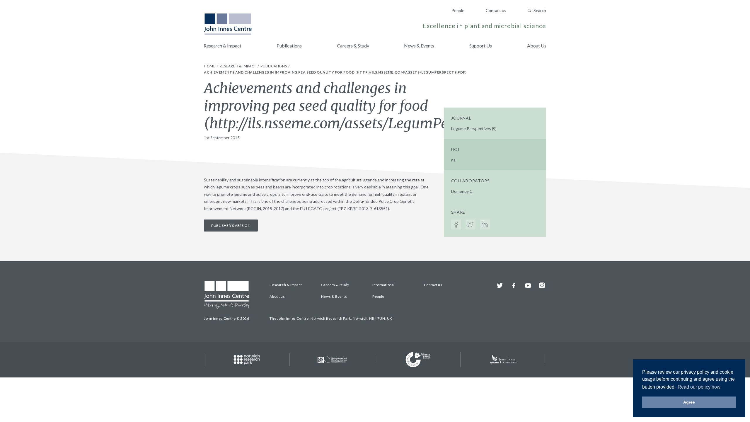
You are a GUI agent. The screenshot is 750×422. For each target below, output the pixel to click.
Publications (289, 45)
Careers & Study (353, 45)
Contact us (496, 10)
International (383, 285)
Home (210, 66)
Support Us (480, 45)
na (453, 159)
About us (277, 296)
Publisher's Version (230, 225)
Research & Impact (222, 45)
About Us (536, 45)
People (457, 10)
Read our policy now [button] (699, 386)
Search (539, 10)
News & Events (419, 45)
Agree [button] (689, 402)
